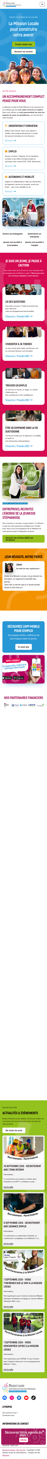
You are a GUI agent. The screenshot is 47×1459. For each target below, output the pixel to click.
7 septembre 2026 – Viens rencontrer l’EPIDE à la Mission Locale (21, 1346)
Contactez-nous (8, 1415)
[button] (23, 1439)
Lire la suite (8, 1187)
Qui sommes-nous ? (10, 1413)
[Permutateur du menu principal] (42, 4)
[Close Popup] (43, 1431)
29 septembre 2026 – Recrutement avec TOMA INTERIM (22, 1167)
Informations (8, 1174)
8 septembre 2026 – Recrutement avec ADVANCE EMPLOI (22, 1224)
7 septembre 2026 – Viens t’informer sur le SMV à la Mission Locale (23, 1283)
